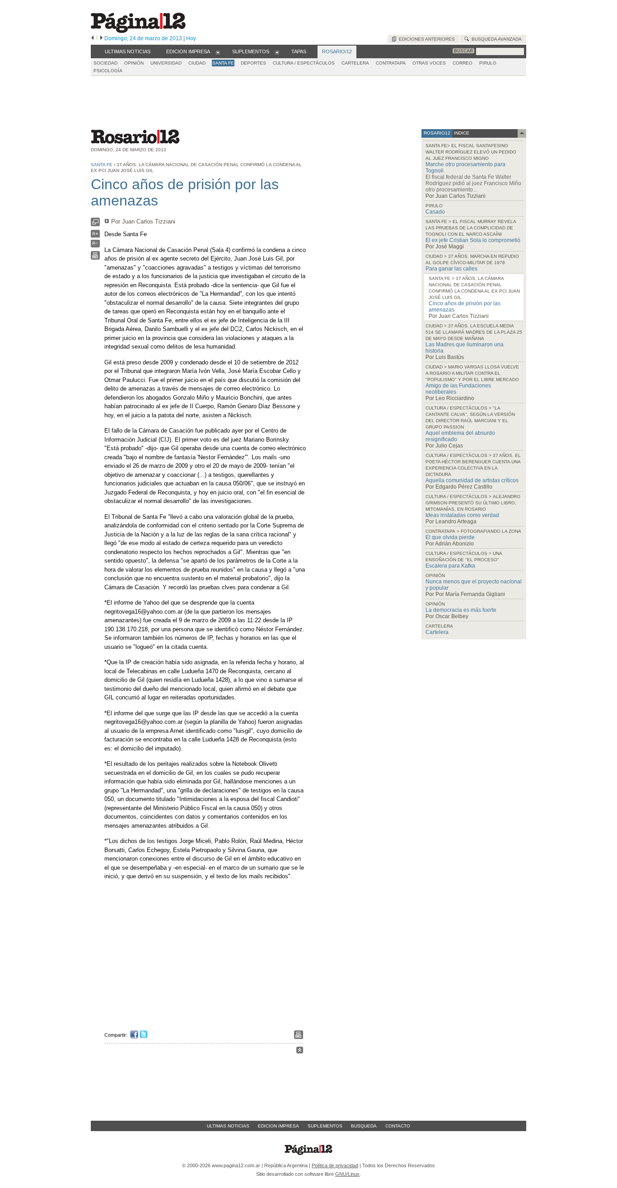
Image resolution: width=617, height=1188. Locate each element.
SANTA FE (223, 63)
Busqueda (364, 1125)
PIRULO (487, 63)
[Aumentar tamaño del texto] (95, 236)
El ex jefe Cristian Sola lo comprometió (472, 240)
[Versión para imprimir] (95, 257)
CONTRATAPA (391, 63)
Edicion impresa (278, 1125)
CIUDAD (197, 63)
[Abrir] (218, 52)
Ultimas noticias (228, 1125)
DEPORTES (253, 63)
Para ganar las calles (451, 269)
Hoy (191, 38)
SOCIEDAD (105, 63)
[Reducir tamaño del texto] (95, 245)
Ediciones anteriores (425, 39)
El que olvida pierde (450, 537)
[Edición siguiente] (101, 38)
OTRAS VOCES (429, 63)
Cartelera (437, 632)
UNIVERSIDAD (166, 63)
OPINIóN (134, 63)
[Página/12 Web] (138, 31)
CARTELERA (355, 63)
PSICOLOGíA (107, 70)
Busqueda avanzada (495, 39)
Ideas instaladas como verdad (462, 515)
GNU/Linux (347, 1174)
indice (461, 132)
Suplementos (325, 1125)
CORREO (462, 63)
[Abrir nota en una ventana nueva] (95, 224)
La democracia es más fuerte (460, 610)
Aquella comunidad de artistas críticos (472, 480)
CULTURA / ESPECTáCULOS (304, 63)
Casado (435, 212)
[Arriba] (299, 1051)
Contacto (397, 1125)
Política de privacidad (335, 1165)
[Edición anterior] (92, 38)
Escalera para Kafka (450, 566)
